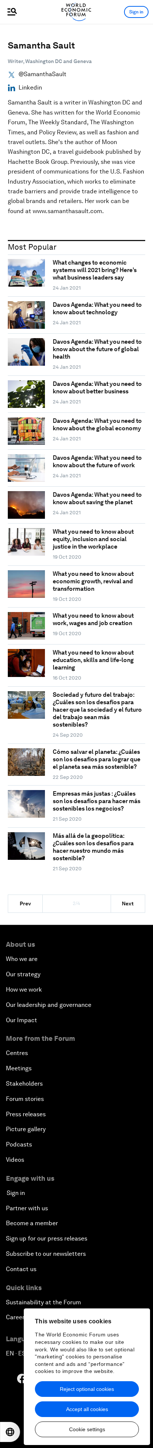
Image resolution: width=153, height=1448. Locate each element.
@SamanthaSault (42, 74)
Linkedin (30, 87)
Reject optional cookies (87, 1389)
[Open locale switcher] (10, 1432)
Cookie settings (87, 1429)
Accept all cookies (87, 1409)
